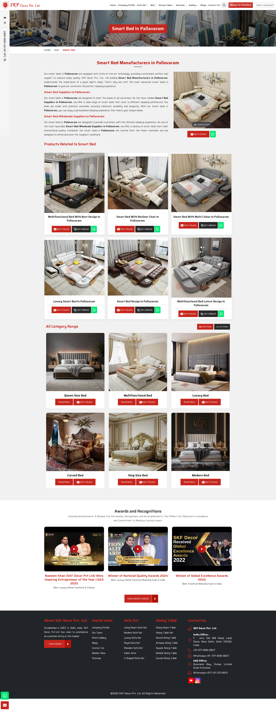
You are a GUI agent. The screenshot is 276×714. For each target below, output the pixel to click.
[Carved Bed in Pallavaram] (75, 442)
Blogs (203, 5)
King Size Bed (138, 475)
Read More (64, 402)
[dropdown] (148, 5)
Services (180, 5)
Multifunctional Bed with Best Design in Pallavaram (74, 218)
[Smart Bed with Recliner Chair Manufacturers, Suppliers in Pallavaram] (138, 183)
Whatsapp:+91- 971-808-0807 (211, 656)
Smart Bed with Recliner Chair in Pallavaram (137, 218)
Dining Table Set (164, 632)
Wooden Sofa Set (133, 648)
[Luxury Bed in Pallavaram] (200, 362)
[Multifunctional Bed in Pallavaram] (138, 362)
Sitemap (96, 658)
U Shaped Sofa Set (134, 658)
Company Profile (126, 5)
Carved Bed (75, 475)
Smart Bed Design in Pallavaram (137, 301)
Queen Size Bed (75, 395)
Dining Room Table (166, 627)
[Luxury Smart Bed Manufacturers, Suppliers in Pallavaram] (74, 267)
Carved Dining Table (166, 658)
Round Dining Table (166, 638)
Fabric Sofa (130, 653)
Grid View (206, 326)
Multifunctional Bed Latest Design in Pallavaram (201, 303)
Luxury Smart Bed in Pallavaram (74, 301)
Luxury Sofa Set (132, 638)
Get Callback (83, 229)
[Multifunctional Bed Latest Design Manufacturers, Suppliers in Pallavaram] (201, 267)
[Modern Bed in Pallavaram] (200, 442)
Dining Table (165, 5)
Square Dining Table (166, 648)
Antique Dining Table (167, 643)
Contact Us (214, 5)
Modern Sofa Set (133, 632)
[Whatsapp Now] (213, 134)
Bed (152, 5)
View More (55, 644)
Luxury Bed (200, 395)
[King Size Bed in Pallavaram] (138, 442)
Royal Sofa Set (132, 643)
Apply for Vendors (240, 5)
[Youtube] (5, 18)
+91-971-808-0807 (204, 650)
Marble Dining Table (166, 653)
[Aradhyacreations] (224, 5)
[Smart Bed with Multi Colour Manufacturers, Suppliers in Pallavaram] (201, 183)
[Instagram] (5, 23)
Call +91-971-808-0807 (5, 44)
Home (113, 5)
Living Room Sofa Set (135, 627)
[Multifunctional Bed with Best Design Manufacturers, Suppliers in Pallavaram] (74, 183)
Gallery (192, 5)
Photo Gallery (99, 638)
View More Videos (138, 598)
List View (223, 326)
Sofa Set (141, 5)
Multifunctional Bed (138, 395)
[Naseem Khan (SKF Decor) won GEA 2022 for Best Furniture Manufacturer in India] (202, 549)
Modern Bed (200, 475)
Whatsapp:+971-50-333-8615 (210, 673)
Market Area (98, 653)
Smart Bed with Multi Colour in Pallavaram (201, 217)
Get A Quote (63, 229)
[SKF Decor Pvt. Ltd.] (23, 5)
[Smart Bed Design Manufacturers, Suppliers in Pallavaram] (138, 267)
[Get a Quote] (5, 705)
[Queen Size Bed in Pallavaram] (75, 362)
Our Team (97, 632)
